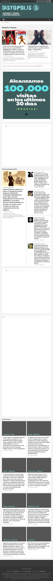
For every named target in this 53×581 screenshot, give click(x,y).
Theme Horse (27, 571)
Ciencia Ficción (31, 471)
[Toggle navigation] (3, 19)
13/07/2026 (5, 556)
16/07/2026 (5, 524)
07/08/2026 (36, 240)
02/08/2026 (36, 264)
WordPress (42, 571)
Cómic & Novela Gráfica (10, 169)
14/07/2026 (30, 524)
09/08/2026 (5, 450)
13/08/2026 (36, 213)
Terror (12, 434)
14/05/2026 (5, 56)
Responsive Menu (49, 1)
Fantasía (30, 434)
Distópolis (11, 56)
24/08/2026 (5, 211)
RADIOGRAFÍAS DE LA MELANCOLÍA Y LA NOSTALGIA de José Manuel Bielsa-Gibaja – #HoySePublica (39, 48)
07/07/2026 (30, 549)
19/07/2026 (30, 487)
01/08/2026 (5, 490)
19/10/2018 (30, 51)
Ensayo (4, 43)
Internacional (7, 419)
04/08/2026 (30, 455)
